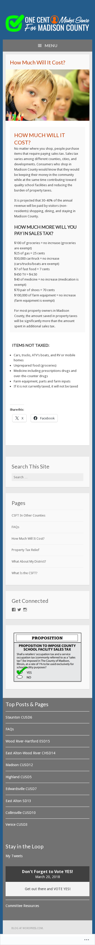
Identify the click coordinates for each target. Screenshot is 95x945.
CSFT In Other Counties (28, 515)
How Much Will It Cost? (28, 538)
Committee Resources (22, 906)
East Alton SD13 (18, 801)
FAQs (15, 527)
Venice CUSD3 (17, 824)
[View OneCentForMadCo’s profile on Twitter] (19, 610)
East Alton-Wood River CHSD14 (30, 753)
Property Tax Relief (25, 550)
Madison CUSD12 (19, 765)
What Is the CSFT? (24, 573)
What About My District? (29, 561)
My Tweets (14, 856)
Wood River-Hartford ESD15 (28, 741)
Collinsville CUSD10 (21, 813)
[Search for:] (48, 477)
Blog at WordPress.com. (27, 928)
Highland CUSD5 (19, 777)
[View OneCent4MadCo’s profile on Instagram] (25, 610)
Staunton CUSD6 (19, 717)
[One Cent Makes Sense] (48, 30)
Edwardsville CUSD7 (21, 789)
